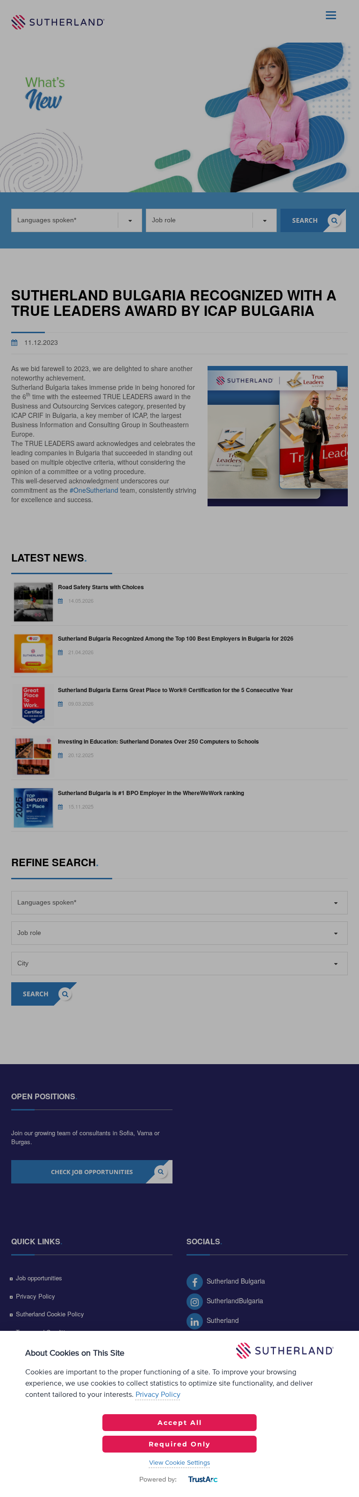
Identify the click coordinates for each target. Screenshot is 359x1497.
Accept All (180, 1422)
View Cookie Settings (179, 1463)
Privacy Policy (158, 1394)
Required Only (179, 1444)
